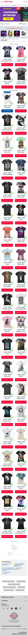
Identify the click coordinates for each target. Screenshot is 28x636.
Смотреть (8, 18)
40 (14, 548)
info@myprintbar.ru (5, 605)
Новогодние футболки (20, 590)
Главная (2, 39)
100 (17, 548)
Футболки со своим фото (8, 590)
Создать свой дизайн (7, 110)
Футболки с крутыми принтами (8, 581)
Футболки (9, 39)
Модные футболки (21, 587)
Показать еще (14, 541)
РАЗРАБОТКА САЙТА (16, 634)
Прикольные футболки (21, 581)
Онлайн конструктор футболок (14, 584)
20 (11, 548)
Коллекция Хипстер (15, 39)
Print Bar (8, 2)
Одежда (5, 39)
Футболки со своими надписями (9, 587)
